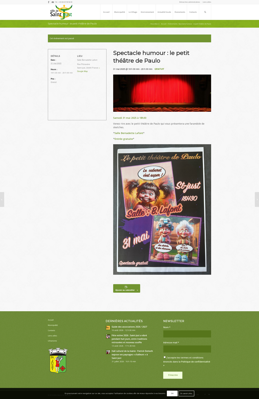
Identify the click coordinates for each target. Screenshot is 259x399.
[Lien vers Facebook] (49, 2)
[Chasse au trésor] (257, 199)
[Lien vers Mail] (53, 2)
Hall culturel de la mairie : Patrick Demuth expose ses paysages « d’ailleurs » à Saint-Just (132, 354)
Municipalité (53, 325)
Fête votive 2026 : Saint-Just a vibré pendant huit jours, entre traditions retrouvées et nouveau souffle (129, 339)
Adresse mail (171, 342)
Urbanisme (52, 341)
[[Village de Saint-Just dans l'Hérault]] (61, 12)
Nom (166, 327)
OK (172, 393)
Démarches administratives (189, 2)
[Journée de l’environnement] (2, 199)
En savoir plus (186, 393)
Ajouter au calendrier (125, 290)
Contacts (51, 330)
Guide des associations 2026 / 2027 (129, 326)
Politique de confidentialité (195, 361)
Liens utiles (207, 2)
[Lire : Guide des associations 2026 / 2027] (108, 327)
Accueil (51, 320)
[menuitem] (189, 2)
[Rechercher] (205, 12)
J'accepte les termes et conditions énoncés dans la (186, 361)
